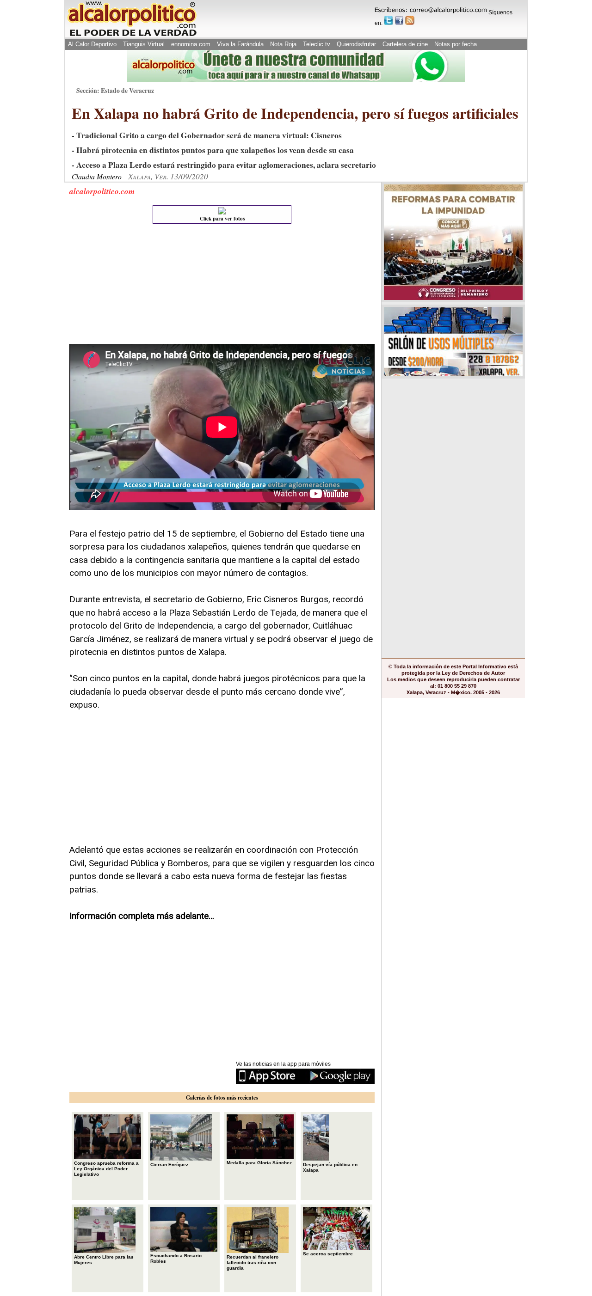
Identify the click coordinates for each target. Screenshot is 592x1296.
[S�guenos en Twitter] (388, 20)
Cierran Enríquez (169, 1164)
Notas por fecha (455, 44)
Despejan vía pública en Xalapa (330, 1167)
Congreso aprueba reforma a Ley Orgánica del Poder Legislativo (106, 1169)
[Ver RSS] (409, 20)
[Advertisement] (138, 286)
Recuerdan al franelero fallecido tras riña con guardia (252, 1262)
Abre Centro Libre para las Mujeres (104, 1259)
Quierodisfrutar (356, 44)
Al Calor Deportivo (92, 44)
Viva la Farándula (240, 44)
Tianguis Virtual (144, 44)
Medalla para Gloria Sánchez (259, 1162)
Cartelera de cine (405, 44)
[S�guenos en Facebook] (399, 20)
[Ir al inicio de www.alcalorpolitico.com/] (132, 35)
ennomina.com (190, 44)
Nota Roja (283, 44)
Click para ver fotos (222, 218)
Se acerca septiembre (328, 1253)
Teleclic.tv (316, 44)
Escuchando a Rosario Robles (176, 1258)
